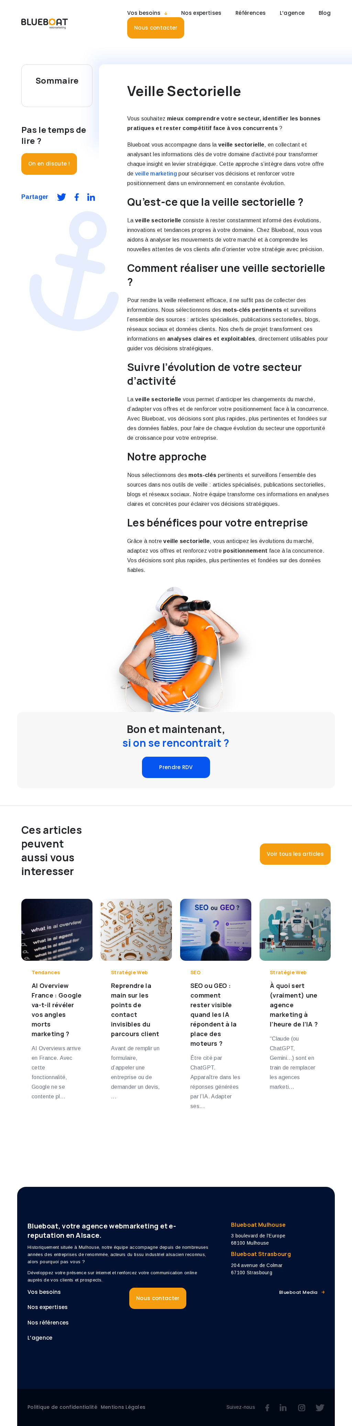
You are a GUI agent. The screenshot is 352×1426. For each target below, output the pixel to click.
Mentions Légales (123, 1407)
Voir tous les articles (295, 854)
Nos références (48, 1322)
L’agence (292, 13)
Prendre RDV (176, 767)
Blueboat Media (298, 1292)
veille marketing (156, 174)
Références (250, 13)
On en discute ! (49, 163)
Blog (325, 13)
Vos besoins (144, 13)
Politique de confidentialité (62, 1407)
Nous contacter (155, 27)
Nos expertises (201, 13)
